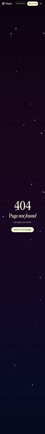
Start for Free (32, 3)
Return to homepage (22, 230)
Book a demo (20, 3)
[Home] (7, 3)
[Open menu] (41, 4)
